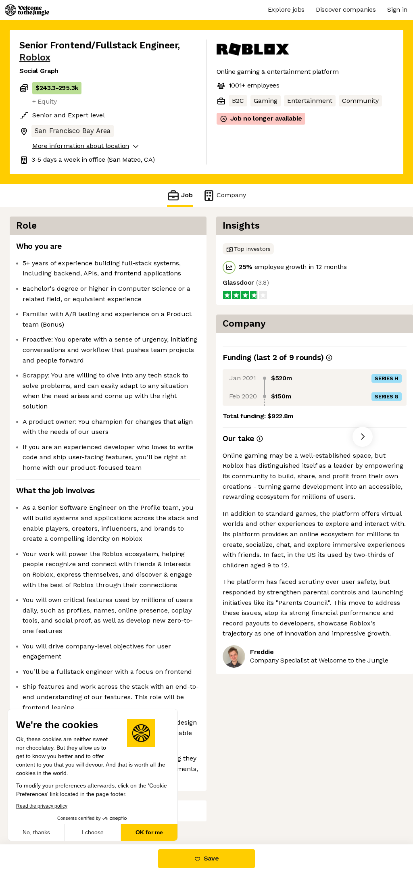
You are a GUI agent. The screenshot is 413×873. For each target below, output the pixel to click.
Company (231, 195)
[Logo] (27, 10)
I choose (93, 832)
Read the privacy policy (41, 806)
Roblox (34, 57)
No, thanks (36, 832)
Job (187, 195)
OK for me (149, 832)
